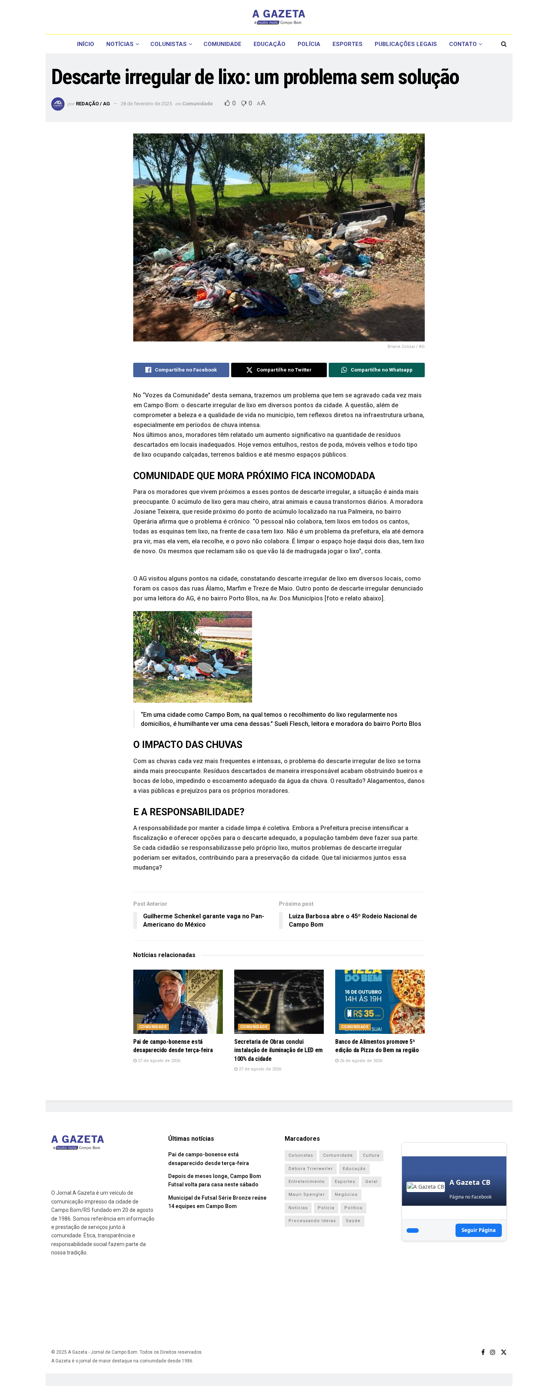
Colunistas (168, 44)
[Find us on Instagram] (492, 1352)
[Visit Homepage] (279, 17)
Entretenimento (306, 1181)
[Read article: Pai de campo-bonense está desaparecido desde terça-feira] (178, 1002)
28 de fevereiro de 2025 (146, 103)
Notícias (120, 44)
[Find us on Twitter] (504, 1352)
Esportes (348, 44)
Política (353, 1207)
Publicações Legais (406, 44)
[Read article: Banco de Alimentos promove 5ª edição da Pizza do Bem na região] (380, 1002)
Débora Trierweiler (310, 1168)
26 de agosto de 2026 (360, 1060)
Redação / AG (93, 103)
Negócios (346, 1194)
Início (85, 44)
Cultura (371, 1155)
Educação (269, 44)
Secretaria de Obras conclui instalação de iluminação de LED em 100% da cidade (278, 1050)
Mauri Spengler (306, 1194)
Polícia (309, 44)
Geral (371, 1181)
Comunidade (222, 44)
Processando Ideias (312, 1220)
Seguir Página (479, 1230)
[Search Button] (504, 44)
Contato (463, 44)
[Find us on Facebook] (483, 1352)
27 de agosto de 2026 (158, 1060)
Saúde (353, 1220)
